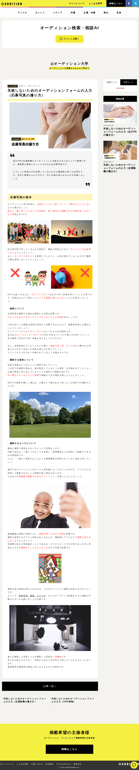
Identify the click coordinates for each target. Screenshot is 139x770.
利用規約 (50, 764)
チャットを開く (71, 39)
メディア (57, 12)
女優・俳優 (90, 12)
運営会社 (78, 764)
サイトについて (77, 3)
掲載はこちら (116, 3)
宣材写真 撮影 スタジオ (32, 596)
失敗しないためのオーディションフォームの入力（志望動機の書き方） (24, 700)
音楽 (119, 12)
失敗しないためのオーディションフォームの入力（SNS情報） (72, 700)
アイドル (22, 12)
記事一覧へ (50, 686)
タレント (40, 12)
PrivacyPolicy (63, 764)
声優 (73, 12)
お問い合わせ (37, 764)
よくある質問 (95, 3)
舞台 (106, 12)
